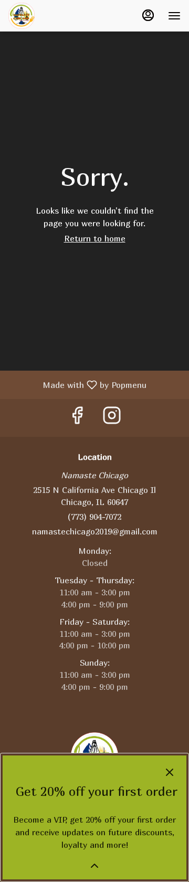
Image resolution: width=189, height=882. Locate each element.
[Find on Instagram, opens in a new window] (111, 417)
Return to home (94, 238)
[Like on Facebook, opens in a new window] (77, 417)
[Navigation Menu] (174, 16)
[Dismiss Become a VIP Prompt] (169, 772)
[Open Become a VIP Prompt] (94, 865)
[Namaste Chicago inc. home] (55, 16)
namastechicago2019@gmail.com (95, 531)
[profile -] (148, 15)
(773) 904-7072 (94, 516)
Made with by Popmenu (77, 384)
